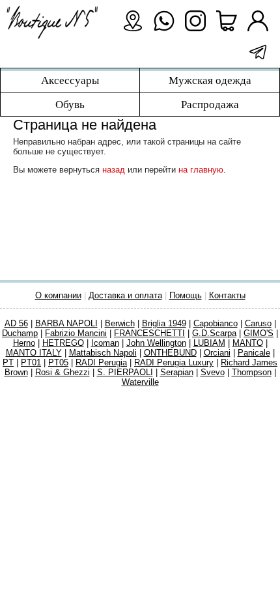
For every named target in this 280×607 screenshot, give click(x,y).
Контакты (227, 295)
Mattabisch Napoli (103, 353)
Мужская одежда (210, 80)
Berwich (120, 323)
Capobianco (215, 323)
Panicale (254, 353)
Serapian (176, 372)
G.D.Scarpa (214, 333)
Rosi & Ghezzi (62, 372)
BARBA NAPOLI (66, 323)
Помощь (185, 295)
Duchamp (20, 333)
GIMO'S (258, 333)
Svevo (213, 372)
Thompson (252, 372)
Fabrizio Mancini (76, 333)
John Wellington (156, 343)
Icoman (105, 343)
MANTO (247, 343)
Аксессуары (70, 80)
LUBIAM (209, 343)
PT (8, 362)
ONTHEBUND (170, 353)
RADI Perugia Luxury (174, 362)
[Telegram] (257, 52)
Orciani (217, 353)
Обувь (70, 104)
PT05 (58, 362)
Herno (24, 343)
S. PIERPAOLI (125, 372)
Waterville (140, 382)
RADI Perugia (101, 362)
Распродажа (210, 104)
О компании (58, 295)
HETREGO (63, 343)
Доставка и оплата (125, 295)
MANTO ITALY (34, 353)
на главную (200, 170)
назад (113, 170)
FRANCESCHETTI (149, 333)
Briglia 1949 (164, 323)
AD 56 (16, 323)
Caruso (258, 323)
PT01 (31, 362)
